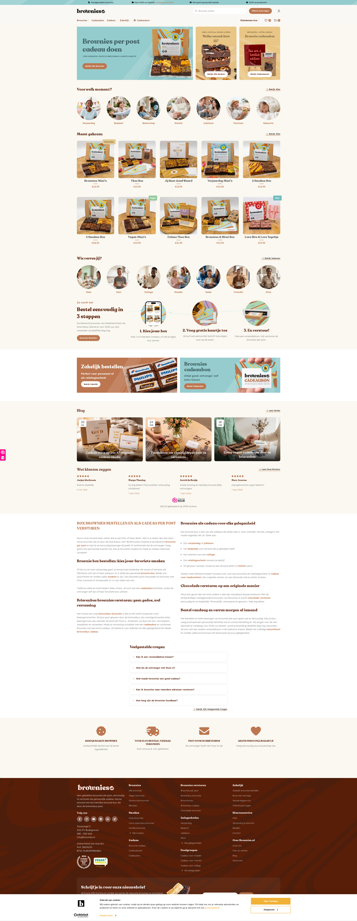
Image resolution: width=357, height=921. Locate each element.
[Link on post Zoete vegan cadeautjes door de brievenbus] (247, 439)
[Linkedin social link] (108, 819)
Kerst (183, 838)
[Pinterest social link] (101, 819)
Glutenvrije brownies (139, 800)
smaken (112, 576)
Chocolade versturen (191, 810)
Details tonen (106, 915)
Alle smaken (138, 833)
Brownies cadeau (137, 845)
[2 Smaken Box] (261, 159)
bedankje (193, 548)
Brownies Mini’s (95, 181)
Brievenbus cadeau (190, 805)
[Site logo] (91, 10)
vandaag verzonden (164, 2)
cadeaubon (147, 588)
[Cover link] (216, 53)
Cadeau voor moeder (191, 855)
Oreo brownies (136, 818)
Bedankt (185, 828)
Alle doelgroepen (192, 870)
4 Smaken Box (95, 237)
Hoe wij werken (240, 850)
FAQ (235, 818)
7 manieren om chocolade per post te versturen (178, 455)
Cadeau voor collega (191, 865)
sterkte (242, 565)
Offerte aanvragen (260, 11)
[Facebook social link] (79, 819)
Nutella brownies (137, 828)
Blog (235, 855)
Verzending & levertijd (243, 823)
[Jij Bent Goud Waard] (178, 159)
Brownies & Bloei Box (220, 237)
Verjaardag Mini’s (220, 181)
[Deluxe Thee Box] (178, 215)
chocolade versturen (259, 597)
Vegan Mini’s (137, 237)
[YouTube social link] (94, 819)
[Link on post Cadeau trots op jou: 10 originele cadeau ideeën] (110, 439)
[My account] (279, 11)
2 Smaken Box (261, 181)
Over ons (237, 845)
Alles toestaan (271, 901)
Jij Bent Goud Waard (178, 181)
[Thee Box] (137, 159)
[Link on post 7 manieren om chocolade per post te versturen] (179, 439)
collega (211, 554)
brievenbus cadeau (87, 631)
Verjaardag (186, 823)
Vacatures (238, 860)
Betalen (236, 828)
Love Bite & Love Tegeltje (261, 237)
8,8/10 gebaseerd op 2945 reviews (178, 506)
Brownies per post (189, 790)
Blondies (133, 805)
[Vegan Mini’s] (137, 215)
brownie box (148, 573)
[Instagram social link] (86, 819)
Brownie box (187, 800)
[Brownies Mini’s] (95, 159)
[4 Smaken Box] (95, 215)
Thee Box (137, 181)
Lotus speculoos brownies (141, 823)
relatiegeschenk (197, 560)
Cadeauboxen (135, 850)
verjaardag (194, 543)
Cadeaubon (134, 855)
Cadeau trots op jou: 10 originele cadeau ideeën (110, 455)
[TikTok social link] (115, 819)
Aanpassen (269, 909)
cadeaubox (150, 624)
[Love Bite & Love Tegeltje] (261, 215)
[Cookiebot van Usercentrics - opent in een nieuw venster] (81, 915)
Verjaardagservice (242, 800)
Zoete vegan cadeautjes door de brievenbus (247, 454)
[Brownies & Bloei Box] (220, 215)
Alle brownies (135, 790)
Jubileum (185, 833)
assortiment (273, 629)
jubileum (208, 543)
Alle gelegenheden (193, 843)
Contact (237, 833)
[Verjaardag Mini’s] (220, 159)
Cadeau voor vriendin (191, 860)
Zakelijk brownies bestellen (246, 790)
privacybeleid (212, 908)
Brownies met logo (242, 795)
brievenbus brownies (110, 613)
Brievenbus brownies (191, 795)
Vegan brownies (136, 795)
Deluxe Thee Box (178, 237)
